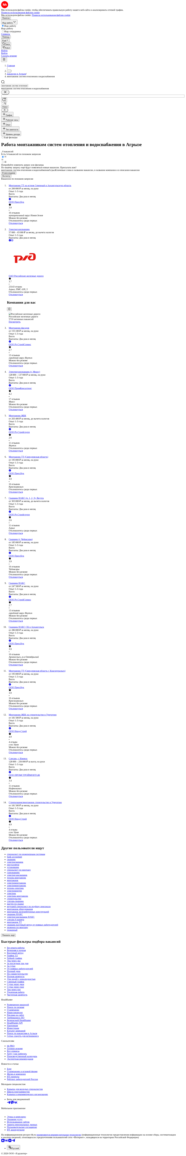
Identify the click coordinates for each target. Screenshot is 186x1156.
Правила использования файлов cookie (51, 15)
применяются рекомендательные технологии (58, 1134)
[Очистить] (5, 92)
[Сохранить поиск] (4, 100)
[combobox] (14, 85)
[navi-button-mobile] (4, 59)
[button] (4, 50)
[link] (6, 44)
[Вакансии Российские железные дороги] (96, 258)
